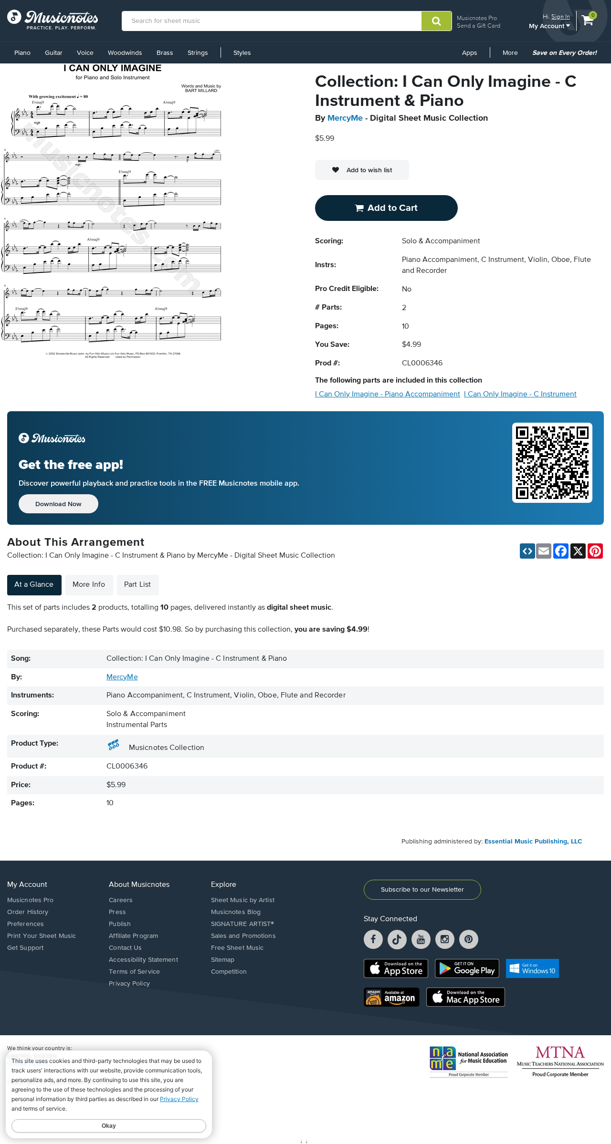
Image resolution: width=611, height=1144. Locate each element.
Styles (242, 53)
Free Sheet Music (237, 948)
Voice (85, 53)
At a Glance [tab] (33, 585)
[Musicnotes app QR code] (552, 468)
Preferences (25, 924)
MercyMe (345, 118)
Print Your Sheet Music (41, 936)
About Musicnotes (139, 885)
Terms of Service (134, 971)
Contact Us (125, 948)
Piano (22, 53)
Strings (198, 53)
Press (117, 912)
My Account (547, 25)
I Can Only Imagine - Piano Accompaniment (387, 394)
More (513, 56)
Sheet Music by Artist (242, 900)
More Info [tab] (89, 585)
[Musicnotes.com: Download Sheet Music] (52, 19)
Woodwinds (125, 53)
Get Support (25, 948)
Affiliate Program (133, 936)
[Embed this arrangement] (527, 551)
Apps (469, 53)
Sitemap (223, 960)
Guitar (54, 53)
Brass (165, 53)
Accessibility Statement (143, 960)
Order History (27, 912)
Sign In (560, 16)
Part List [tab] (137, 585)
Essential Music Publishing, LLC (533, 841)
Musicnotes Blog (236, 912)
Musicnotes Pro (477, 18)
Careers (121, 900)
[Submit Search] (436, 21)
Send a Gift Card (478, 25)
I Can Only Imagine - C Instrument (520, 394)
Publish (120, 924)
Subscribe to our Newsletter (422, 889)
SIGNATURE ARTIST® (242, 924)
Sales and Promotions (243, 936)
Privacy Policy (129, 983)
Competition (229, 971)
